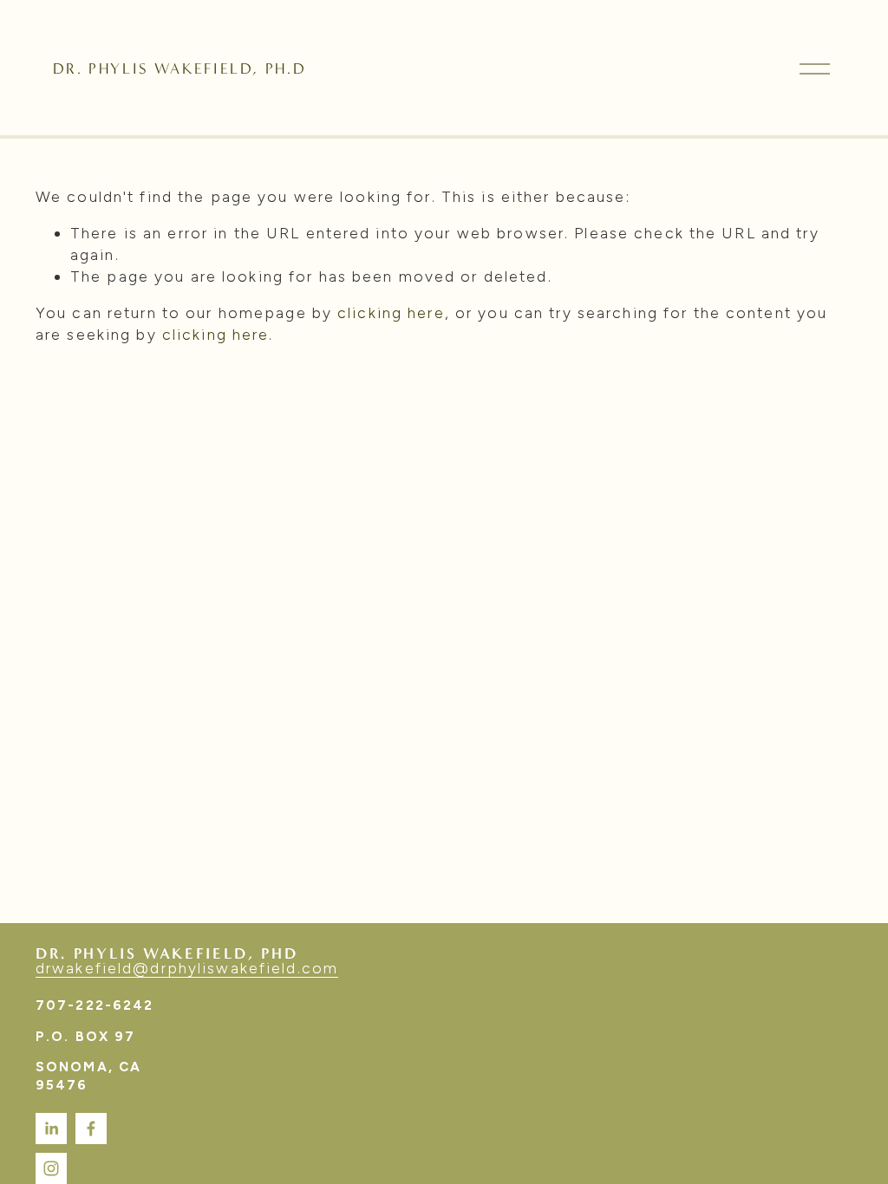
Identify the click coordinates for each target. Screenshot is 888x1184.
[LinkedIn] (51, 1128)
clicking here (391, 312)
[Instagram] (51, 1168)
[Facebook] (91, 1128)
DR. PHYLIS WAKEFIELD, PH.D (179, 69)
